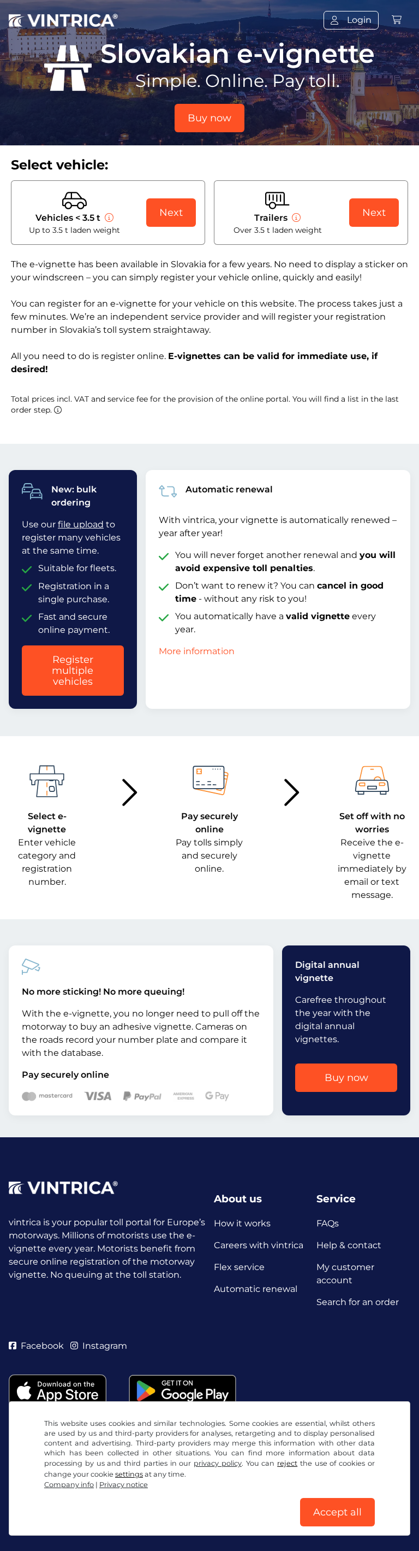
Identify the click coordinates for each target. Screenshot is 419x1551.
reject (287, 1463)
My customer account (345, 1273)
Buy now (209, 118)
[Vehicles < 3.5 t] (108, 218)
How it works (242, 1223)
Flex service (239, 1267)
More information (197, 651)
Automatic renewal (255, 1289)
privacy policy (218, 1463)
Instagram (104, 1346)
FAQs (327, 1223)
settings (129, 1474)
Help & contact (348, 1245)
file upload (81, 524)
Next (171, 213)
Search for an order (357, 1302)
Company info (69, 1484)
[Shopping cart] (397, 20)
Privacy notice (123, 1484)
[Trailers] (295, 218)
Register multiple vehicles (72, 671)
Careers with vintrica (258, 1245)
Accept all (337, 1512)
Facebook (42, 1346)
